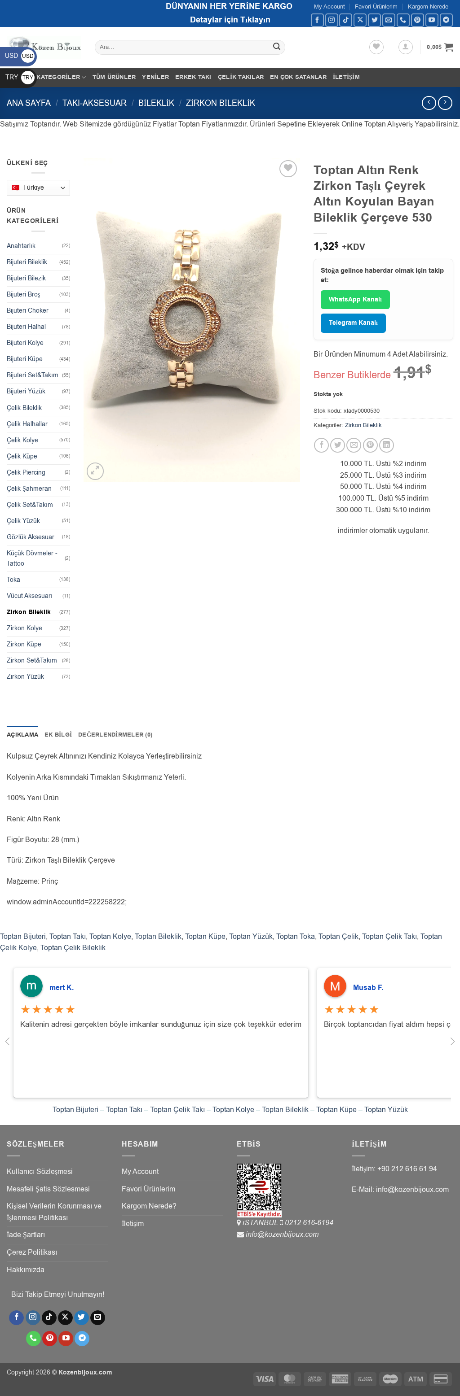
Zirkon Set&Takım (32, 660)
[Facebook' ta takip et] (317, 19)
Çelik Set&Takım (30, 505)
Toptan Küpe (205, 937)
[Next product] (429, 103)
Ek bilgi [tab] (58, 735)
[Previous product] (445, 103)
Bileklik (156, 103)
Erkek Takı (193, 77)
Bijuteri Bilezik (26, 278)
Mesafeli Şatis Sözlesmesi (48, 1189)
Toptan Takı (67, 937)
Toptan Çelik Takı (389, 937)
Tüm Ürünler (114, 77)
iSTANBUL (261, 1223)
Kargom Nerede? (149, 1206)
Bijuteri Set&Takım (32, 375)
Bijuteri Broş (23, 294)
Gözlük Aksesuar (30, 537)
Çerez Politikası (32, 1252)
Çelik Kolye (22, 440)
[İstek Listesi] (376, 47)
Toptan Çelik (338, 937)
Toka (13, 580)
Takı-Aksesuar (94, 103)
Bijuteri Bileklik (27, 262)
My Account (329, 6)
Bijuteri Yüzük (26, 391)
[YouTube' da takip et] (431, 19)
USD (19, 56)
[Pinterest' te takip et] (417, 19)
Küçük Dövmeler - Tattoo (32, 558)
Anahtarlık (21, 246)
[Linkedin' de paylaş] (386, 445)
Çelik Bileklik (24, 408)
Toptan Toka (295, 937)
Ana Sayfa (29, 103)
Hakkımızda (25, 1270)
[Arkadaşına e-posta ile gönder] (353, 445)
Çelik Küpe (22, 456)
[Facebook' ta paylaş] (321, 445)
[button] (405, 47)
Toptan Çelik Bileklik (73, 948)
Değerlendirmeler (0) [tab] (115, 735)
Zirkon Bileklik (220, 103)
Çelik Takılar (241, 77)
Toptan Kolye (110, 937)
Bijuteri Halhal (26, 327)
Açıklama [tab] (22, 735)
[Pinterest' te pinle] (370, 445)
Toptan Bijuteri (23, 937)
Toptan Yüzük (251, 937)
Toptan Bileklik (158, 937)
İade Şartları (26, 1235)
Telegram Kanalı (353, 322)
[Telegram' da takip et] (446, 19)
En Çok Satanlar (298, 77)
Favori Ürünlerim (376, 6)
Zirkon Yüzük (25, 676)
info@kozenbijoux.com (282, 1234)
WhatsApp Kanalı (355, 299)
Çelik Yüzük (23, 521)
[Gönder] (276, 47)
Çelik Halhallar (27, 424)
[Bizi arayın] (403, 19)
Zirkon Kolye (24, 628)
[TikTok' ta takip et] (345, 19)
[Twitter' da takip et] (374, 19)
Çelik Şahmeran (29, 488)
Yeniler (155, 77)
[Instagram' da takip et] (331, 19)
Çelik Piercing (26, 472)
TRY (19, 77)
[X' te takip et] (360, 19)
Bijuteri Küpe (25, 359)
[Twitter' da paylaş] (337, 445)
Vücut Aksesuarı (30, 596)
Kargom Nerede (428, 6)
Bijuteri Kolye (25, 343)
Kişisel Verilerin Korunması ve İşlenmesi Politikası (54, 1212)
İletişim (346, 77)
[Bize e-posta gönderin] (388, 19)
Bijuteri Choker (28, 310)
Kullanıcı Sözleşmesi (40, 1172)
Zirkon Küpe (24, 644)
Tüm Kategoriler (51, 77)
